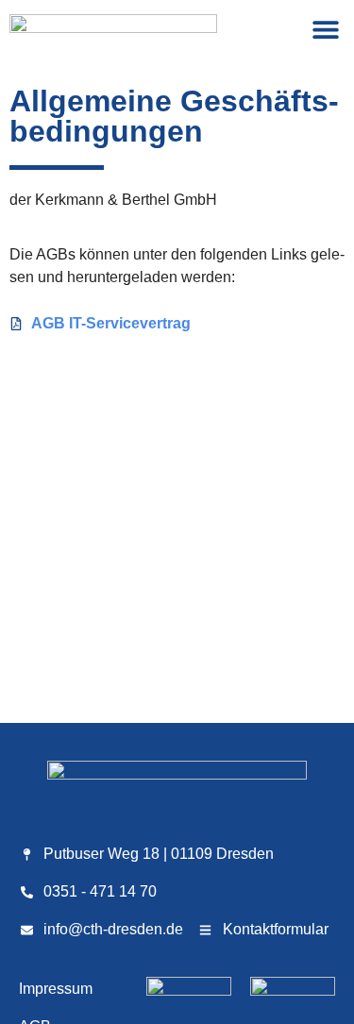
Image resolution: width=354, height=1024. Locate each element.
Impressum (56, 989)
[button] (325, 29)
